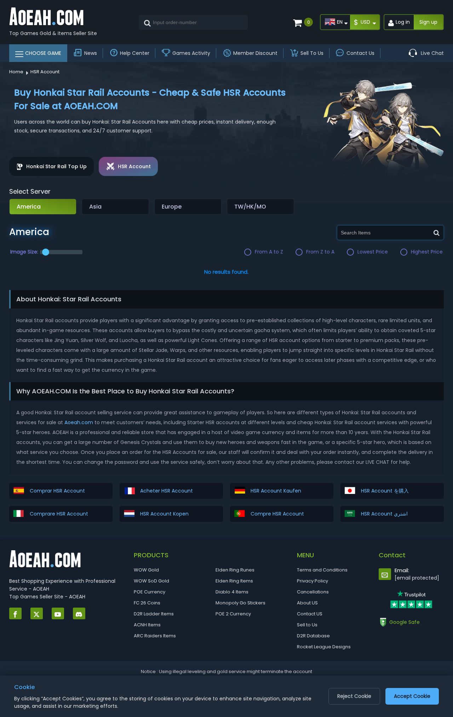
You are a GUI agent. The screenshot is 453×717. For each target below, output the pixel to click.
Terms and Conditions (322, 570)
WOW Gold (146, 570)
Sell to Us (307, 624)
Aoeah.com (78, 422)
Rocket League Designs (324, 646)
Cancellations (313, 591)
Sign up (428, 21)
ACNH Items (147, 624)
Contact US (309, 613)
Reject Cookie (354, 696)
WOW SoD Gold (151, 580)
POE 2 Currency (233, 613)
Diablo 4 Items (232, 591)
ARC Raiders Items (155, 635)
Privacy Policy (312, 580)
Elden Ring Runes (235, 570)
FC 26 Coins (147, 602)
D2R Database (313, 635)
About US (307, 602)
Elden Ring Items (234, 580)
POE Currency (149, 591)
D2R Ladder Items (154, 613)
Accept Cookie (412, 696)
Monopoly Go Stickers (240, 602)
